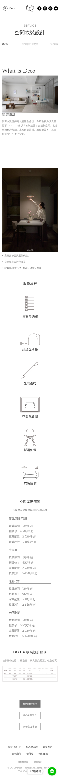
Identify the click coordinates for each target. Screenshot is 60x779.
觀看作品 (47, 746)
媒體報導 (17, 753)
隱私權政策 (23, 761)
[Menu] (5, 8)
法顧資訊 (38, 761)
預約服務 (43, 753)
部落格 (30, 753)
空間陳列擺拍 (30, 44)
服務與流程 (32, 746)
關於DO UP (14, 746)
